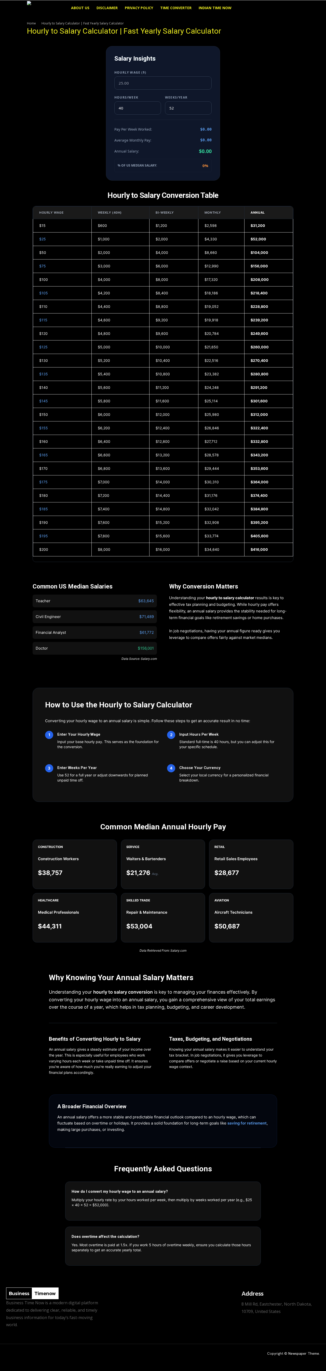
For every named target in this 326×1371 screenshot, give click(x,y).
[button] (293, 8)
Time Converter (176, 7)
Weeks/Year (176, 97)
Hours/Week (126, 97)
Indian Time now (215, 7)
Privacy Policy (139, 7)
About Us (80, 7)
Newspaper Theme (303, 1353)
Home (31, 23)
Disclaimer (107, 7)
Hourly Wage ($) (130, 72)
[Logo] (47, 8)
